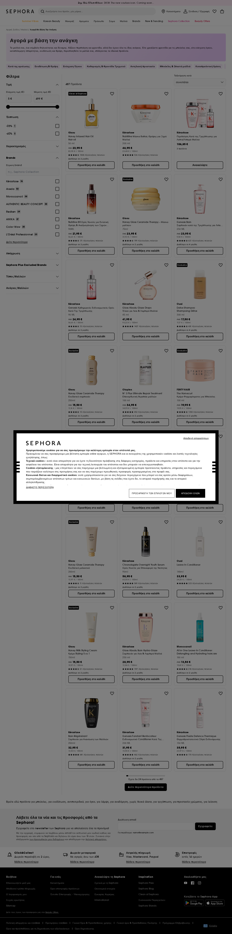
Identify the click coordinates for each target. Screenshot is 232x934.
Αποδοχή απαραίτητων (196, 438)
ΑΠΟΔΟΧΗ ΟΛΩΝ (190, 493)
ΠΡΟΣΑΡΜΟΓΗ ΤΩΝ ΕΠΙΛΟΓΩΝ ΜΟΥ (152, 493)
